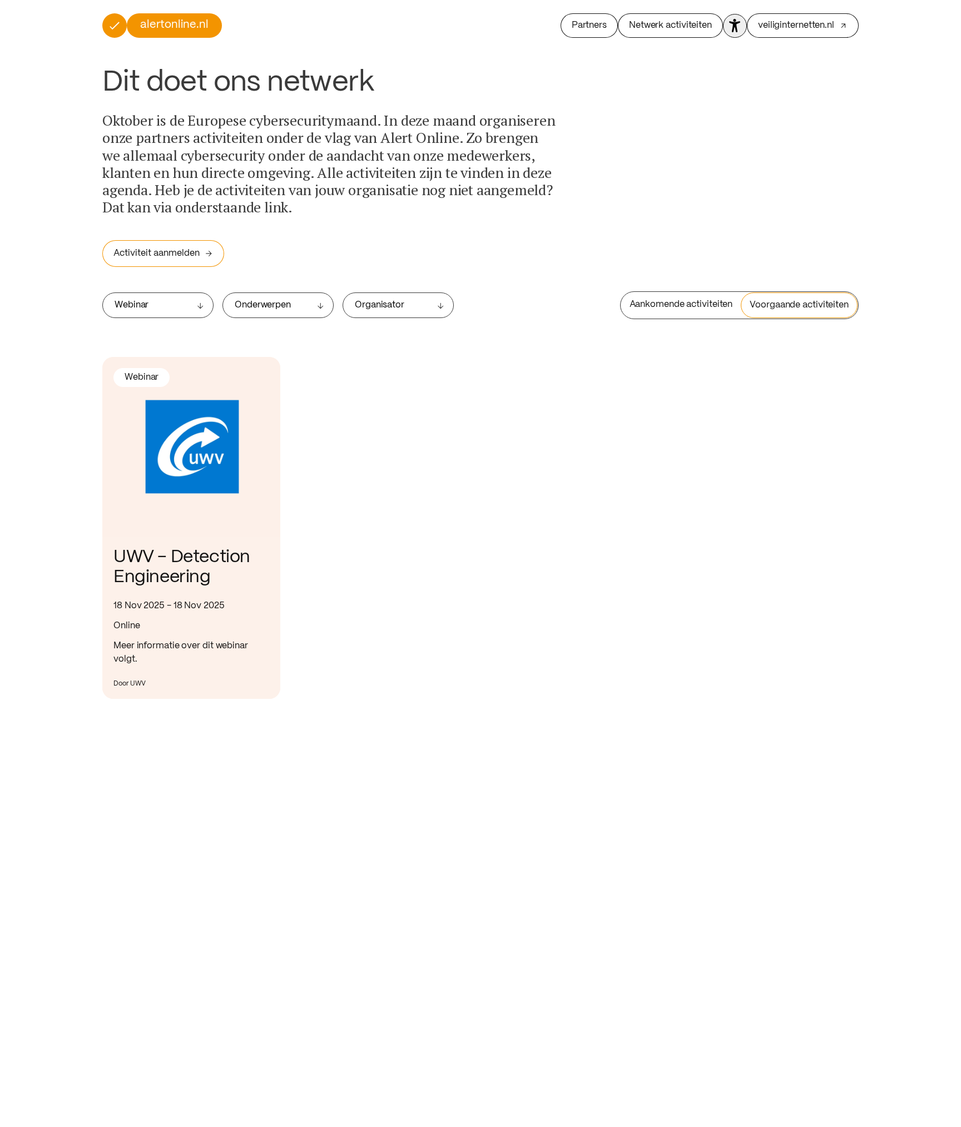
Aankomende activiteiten (681, 304)
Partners (589, 25)
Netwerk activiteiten (670, 25)
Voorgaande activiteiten (799, 305)
